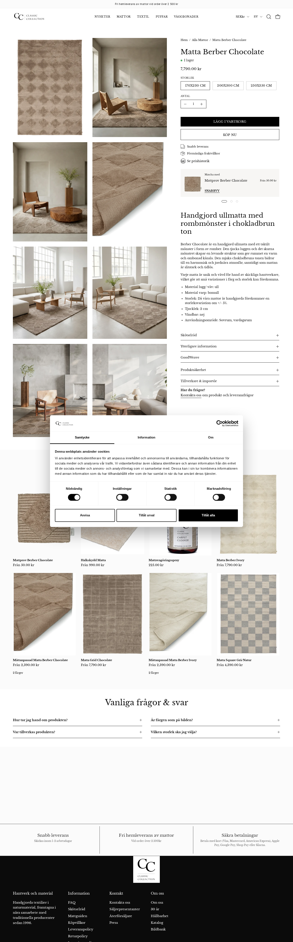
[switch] (122, 497)
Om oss (157, 893)
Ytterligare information (199, 346)
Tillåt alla (208, 515)
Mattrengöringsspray (164, 560)
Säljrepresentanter (124, 909)
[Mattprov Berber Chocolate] (192, 183)
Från (23, 565)
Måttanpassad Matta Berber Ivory (173, 660)
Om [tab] (210, 437)
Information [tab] (146, 437)
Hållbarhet (159, 916)
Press (113, 923)
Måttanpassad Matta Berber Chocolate (40, 660)
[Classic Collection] (34, 17)
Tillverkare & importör (199, 381)
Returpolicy (78, 936)
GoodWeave (190, 357)
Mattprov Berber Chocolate (226, 180)
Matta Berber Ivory (230, 560)
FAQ (72, 902)
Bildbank (158, 929)
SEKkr (240, 16)
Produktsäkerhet (193, 370)
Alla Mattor (200, 40)
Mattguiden (77, 916)
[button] (268, 16)
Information (79, 893)
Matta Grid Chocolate (96, 660)
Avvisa (85, 515)
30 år (155, 909)
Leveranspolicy (80, 929)
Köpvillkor (76, 923)
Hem (184, 40)
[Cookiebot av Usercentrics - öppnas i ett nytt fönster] (219, 423)
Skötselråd (189, 335)
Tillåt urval (146, 515)
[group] (146, 4)
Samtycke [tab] (82, 437)
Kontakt (116, 893)
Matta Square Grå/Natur (234, 660)
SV (256, 16)
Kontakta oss (191, 395)
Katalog (157, 923)
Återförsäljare (120, 916)
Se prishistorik (198, 161)
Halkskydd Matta (93, 560)
